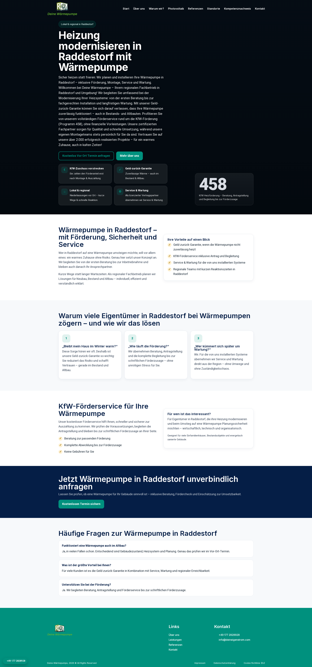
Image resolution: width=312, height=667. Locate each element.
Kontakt (260, 8)
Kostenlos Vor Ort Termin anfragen (86, 156)
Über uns (139, 8)
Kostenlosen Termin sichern (81, 504)
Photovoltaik (176, 8)
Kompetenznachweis (237, 8)
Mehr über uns (129, 156)
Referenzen (195, 8)
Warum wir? (156, 8)
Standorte (213, 8)
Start (126, 8)
